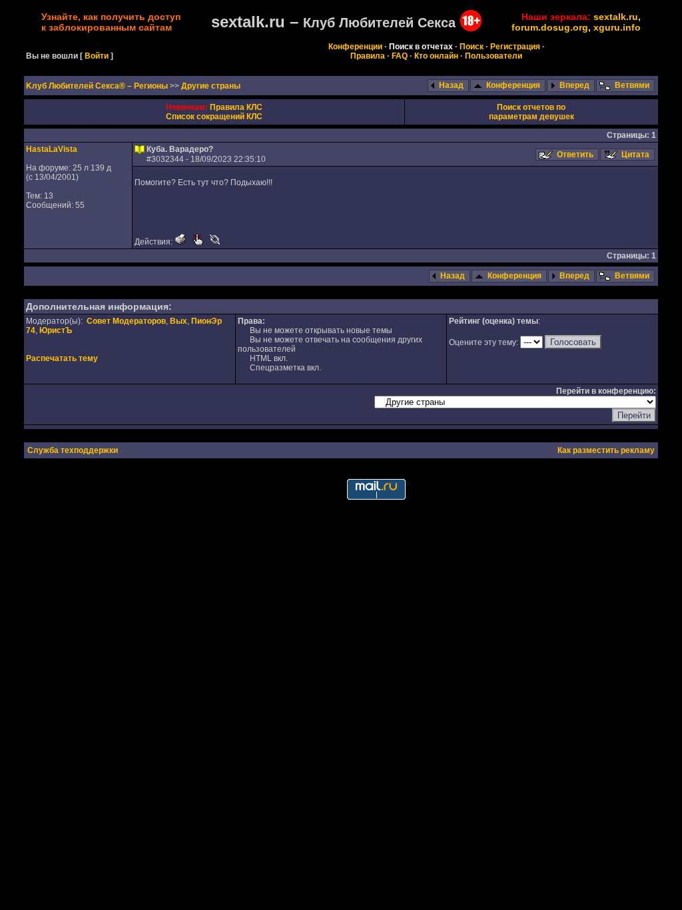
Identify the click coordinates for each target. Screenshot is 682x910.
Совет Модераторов (126, 321)
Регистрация (515, 46)
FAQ (400, 56)
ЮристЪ (55, 330)
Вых (178, 321)
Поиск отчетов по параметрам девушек (531, 112)
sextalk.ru (615, 16)
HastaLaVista (51, 149)
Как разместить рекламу (606, 450)
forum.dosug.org (550, 27)
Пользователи (493, 56)
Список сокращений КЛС (214, 116)
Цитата (635, 154)
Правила (367, 56)
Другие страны (210, 86)
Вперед (574, 85)
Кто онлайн (436, 56)
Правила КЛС (236, 107)
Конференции (355, 46)
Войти (97, 56)
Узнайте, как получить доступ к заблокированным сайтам (110, 22)
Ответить (575, 154)
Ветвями (632, 85)
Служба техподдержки (72, 450)
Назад (451, 85)
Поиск (472, 46)
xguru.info (617, 27)
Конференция (513, 85)
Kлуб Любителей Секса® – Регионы (98, 86)
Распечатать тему (62, 358)
